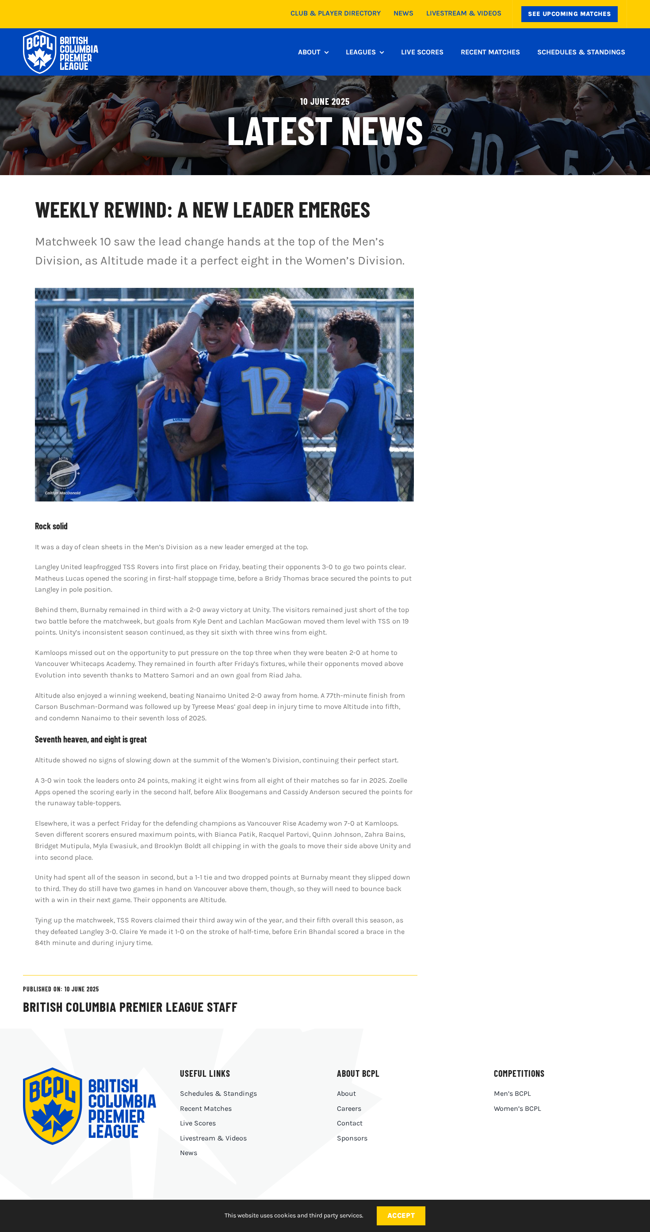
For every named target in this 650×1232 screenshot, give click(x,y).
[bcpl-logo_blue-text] (89, 1071)
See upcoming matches (569, 14)
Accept (401, 1215)
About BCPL (358, 1073)
